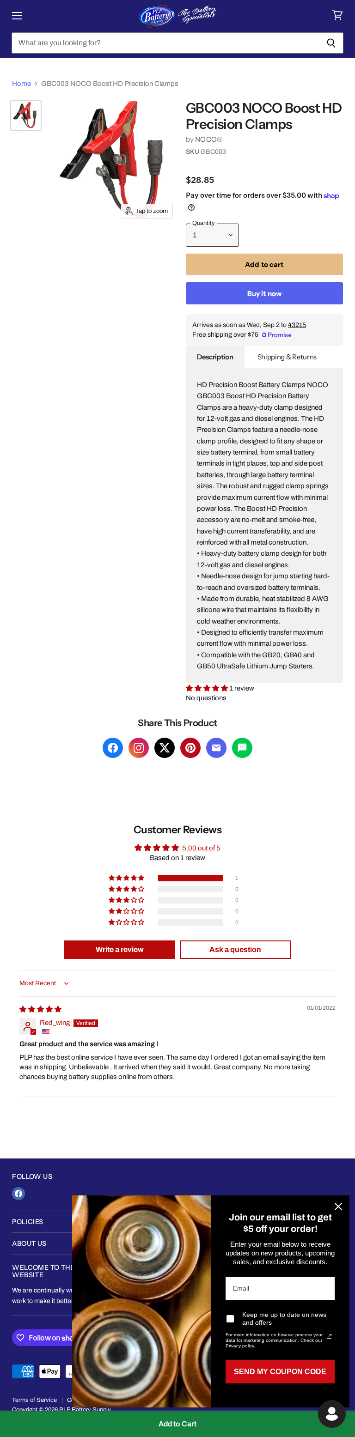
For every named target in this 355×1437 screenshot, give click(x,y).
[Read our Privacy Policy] (329, 1336)
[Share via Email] (216, 748)
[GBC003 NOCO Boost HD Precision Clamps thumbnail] (26, 115)
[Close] (338, 1206)
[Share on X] (164, 748)
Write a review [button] (120, 949)
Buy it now (264, 293)
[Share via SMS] (242, 748)
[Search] (331, 43)
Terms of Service (34, 1400)
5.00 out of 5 (201, 848)
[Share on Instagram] (139, 748)
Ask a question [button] (235, 949)
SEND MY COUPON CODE (280, 1372)
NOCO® (209, 139)
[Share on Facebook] (113, 748)
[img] (40, 1009)
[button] (207, 688)
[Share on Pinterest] (190, 748)
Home (21, 83)
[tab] (215, 357)
